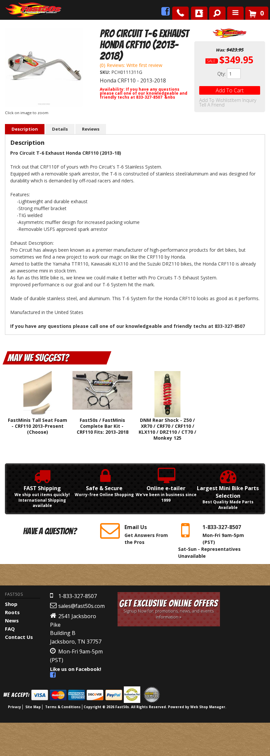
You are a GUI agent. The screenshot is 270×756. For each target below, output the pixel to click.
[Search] (215, 12)
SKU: (105, 72)
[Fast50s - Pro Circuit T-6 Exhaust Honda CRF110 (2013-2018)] (229, 33)
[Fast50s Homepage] (21, 10)
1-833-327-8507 (77, 596)
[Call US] (180, 13)
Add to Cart (230, 90)
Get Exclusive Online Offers (168, 609)
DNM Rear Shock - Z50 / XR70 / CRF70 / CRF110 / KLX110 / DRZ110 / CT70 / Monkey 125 (167, 429)
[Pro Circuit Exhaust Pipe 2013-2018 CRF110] (44, 68)
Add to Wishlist (215, 100)
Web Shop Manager (207, 707)
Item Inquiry (243, 100)
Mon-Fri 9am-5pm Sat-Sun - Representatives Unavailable (211, 541)
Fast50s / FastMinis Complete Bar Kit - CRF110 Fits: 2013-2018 (102, 426)
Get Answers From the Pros (146, 534)
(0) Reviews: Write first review (131, 65)
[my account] (199, 13)
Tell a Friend (212, 105)
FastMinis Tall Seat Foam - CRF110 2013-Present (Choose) (37, 426)
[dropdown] (235, 13)
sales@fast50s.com (81, 606)
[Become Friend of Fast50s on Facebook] (165, 13)
